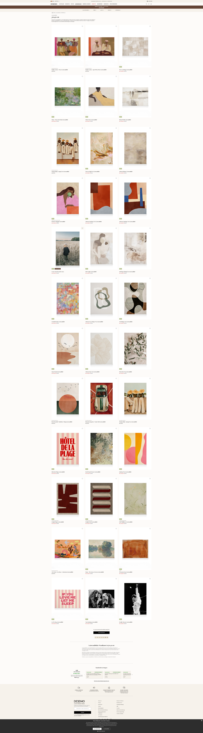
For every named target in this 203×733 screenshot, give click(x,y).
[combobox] (201, 720)
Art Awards (100, 714)
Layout (101, 10)
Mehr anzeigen (101, 632)
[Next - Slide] (132, 674)
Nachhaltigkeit (101, 708)
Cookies (118, 708)
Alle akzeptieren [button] (97, 728)
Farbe (94, 10)
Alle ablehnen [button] (106, 728)
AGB (117, 706)
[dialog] (101, 726)
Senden (82, 712)
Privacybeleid (101, 726)
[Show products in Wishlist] (149, 4)
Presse (99, 702)
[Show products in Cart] (151, 4)
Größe (109, 10)
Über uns (100, 700)
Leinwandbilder (58, 12)
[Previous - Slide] (84, 674)
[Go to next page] (107, 637)
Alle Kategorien (85, 10)
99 (105, 637)
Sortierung (118, 10)
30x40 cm (63, 12)
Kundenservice (119, 702)
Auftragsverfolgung (120, 704)
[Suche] (146, 4)
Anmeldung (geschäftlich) (103, 716)
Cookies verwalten (120, 713)
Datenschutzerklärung (80, 714)
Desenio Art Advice (120, 700)
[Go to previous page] (95, 637)
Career (99, 706)
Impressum (100, 704)
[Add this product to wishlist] (82, 26)
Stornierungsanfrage (120, 711)
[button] (101, 731)
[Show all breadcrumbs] (53, 12)
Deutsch (56, 1)
